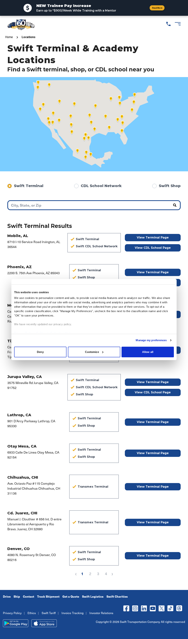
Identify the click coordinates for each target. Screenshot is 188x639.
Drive (7, 596)
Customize (92, 351)
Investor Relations (101, 613)
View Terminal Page (153, 237)
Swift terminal (28, 186)
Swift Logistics (93, 596)
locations (28, 37)
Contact (28, 596)
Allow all (147, 351)
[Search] (176, 205)
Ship (17, 596)
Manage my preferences (151, 340)
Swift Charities (117, 596)
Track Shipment (48, 596)
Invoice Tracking (73, 613)
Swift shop (170, 186)
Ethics (32, 613)
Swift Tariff (49, 613)
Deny (40, 351)
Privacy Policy (12, 613)
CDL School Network (101, 186)
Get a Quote (70, 596)
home (9, 37)
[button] (109, 128)
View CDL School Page (153, 247)
